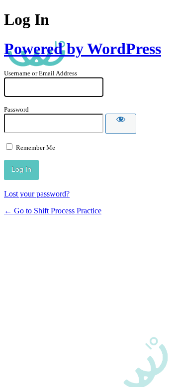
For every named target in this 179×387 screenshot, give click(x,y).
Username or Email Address (40, 73)
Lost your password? (37, 194)
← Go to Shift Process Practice (52, 210)
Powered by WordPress (82, 49)
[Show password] (120, 124)
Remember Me (35, 147)
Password (16, 109)
